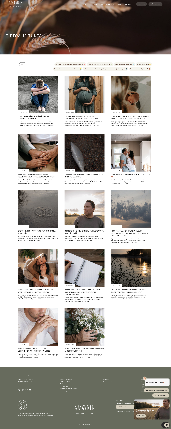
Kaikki (23, 64)
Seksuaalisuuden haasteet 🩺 (124, 64)
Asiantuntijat (110, 4)
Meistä (119, 4)
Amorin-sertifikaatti (109, 382)
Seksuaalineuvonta (66, 379)
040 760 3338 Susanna (25, 379)
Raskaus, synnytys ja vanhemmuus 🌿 (100, 64)
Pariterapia (63, 384)
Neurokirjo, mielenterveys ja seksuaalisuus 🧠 (70, 64)
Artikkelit (106, 379)
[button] (85, 4)
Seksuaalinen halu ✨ (144, 64)
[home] (15, 4)
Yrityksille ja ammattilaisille (68, 388)
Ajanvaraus (141, 4)
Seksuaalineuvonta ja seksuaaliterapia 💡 (67, 69)
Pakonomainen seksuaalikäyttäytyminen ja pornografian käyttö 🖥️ (105, 69)
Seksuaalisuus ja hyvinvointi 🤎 (140, 69)
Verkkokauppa (64, 391)
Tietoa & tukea (98, 4)
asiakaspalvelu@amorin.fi (26, 381)
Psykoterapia (64, 386)
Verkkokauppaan (155, 4)
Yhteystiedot (129, 4)
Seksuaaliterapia (65, 381)
